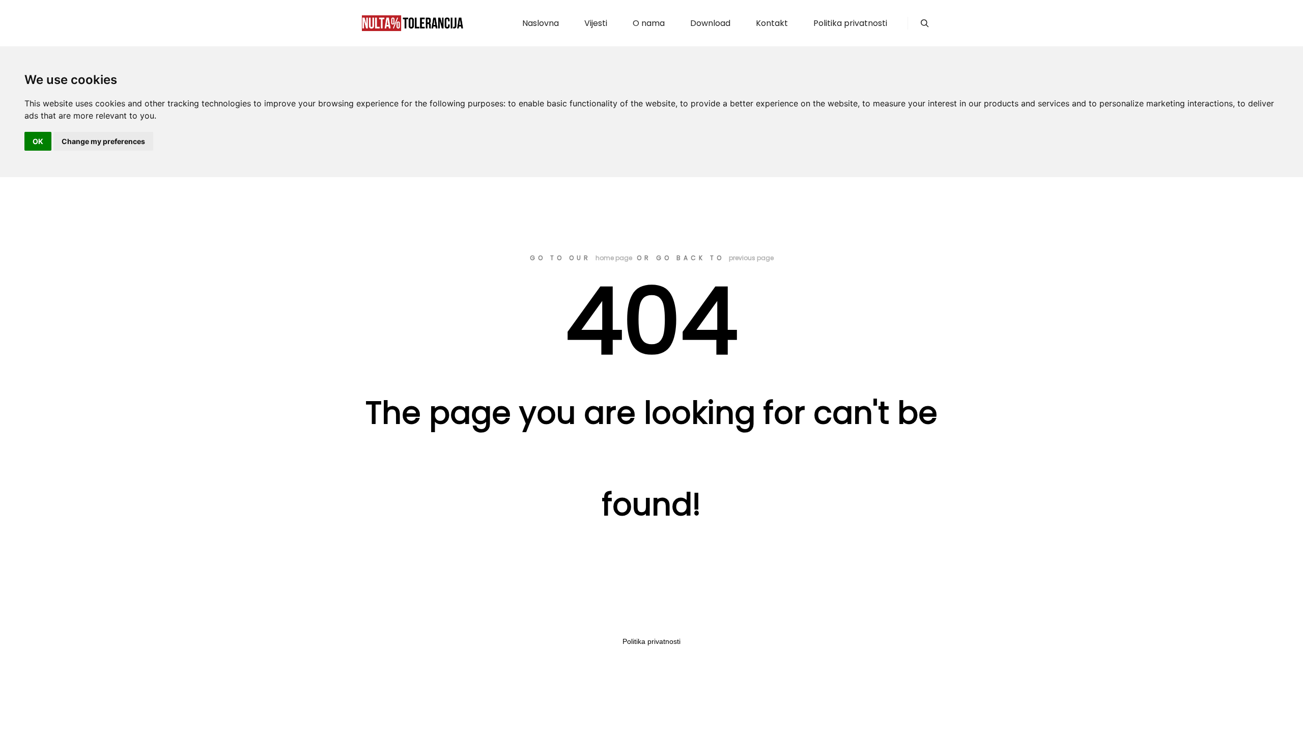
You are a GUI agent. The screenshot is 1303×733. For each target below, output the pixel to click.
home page (614, 257)
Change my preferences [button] (103, 141)
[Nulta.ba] (412, 23)
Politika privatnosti (651, 641)
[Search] (925, 23)
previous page (751, 257)
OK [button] (38, 141)
